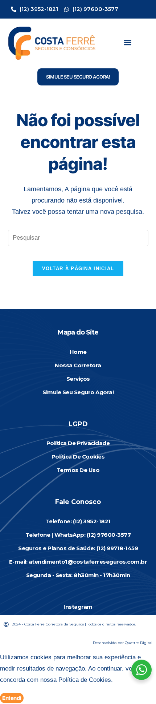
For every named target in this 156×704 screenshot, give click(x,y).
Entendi (11, 698)
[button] (128, 42)
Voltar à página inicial (78, 268)
